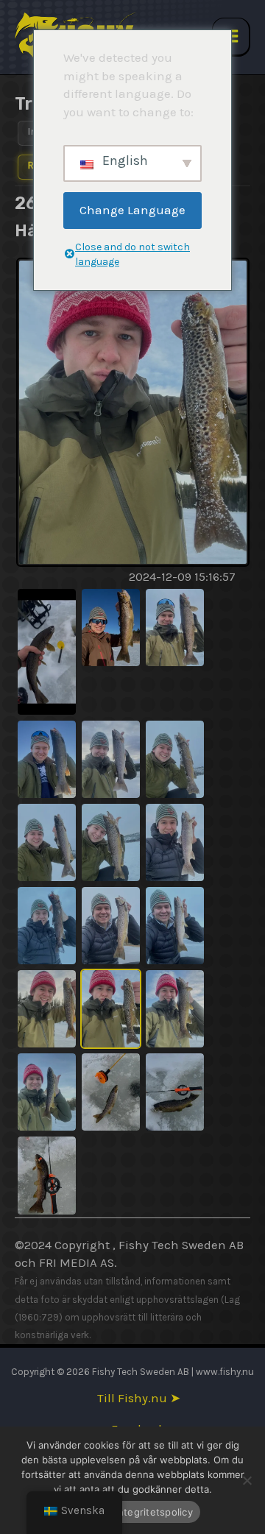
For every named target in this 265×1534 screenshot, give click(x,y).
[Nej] (246, 1480)
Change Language (133, 209)
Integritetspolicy (154, 1512)
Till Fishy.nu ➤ (138, 1398)
